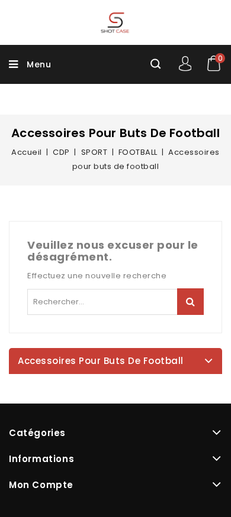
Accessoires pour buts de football (101, 361)
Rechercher (190, 301)
